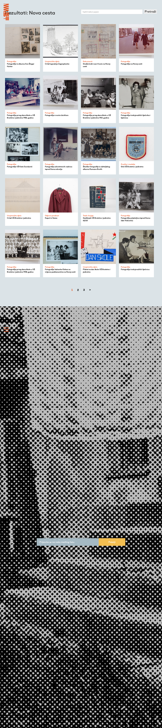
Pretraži (150, 11)
